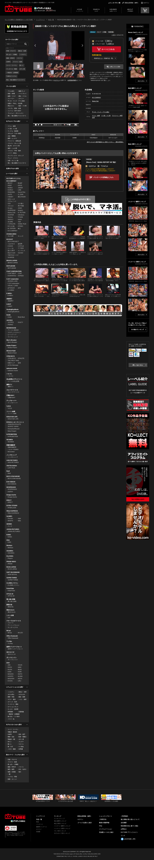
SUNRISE (11, 257)
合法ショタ (11, 199)
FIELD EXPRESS (12, 511)
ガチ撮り (21, 203)
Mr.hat (8, 631)
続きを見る (141, 81)
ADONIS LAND (13, 281)
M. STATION (12, 228)
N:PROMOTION (11, 434)
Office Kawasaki (12, 636)
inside (10, 317)
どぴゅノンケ (12, 201)
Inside (8, 315)
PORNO (10, 325)
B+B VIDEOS (10, 482)
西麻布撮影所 (10, 445)
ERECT (8, 500)
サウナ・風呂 (12, 699)
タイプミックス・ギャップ (16, 155)
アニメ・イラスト (13, 158)
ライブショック (13, 337)
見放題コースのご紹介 (106, 832)
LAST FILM (11, 468)
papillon (10, 491)
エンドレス (21, 250)
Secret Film (21, 192)
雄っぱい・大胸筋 (11, 54)
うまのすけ (11, 244)
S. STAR (20, 194)
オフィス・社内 (12, 701)
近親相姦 (21, 711)
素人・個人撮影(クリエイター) (15, 80)
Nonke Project (11, 345)
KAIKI (9, 672)
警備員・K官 (11, 739)
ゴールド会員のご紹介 (84, 822)
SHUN (20, 665)
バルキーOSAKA (13, 449)
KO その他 (11, 226)
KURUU (10, 190)
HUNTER (11, 215)
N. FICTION (21, 212)
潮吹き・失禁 (22, 51)
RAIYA (10, 667)
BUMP (20, 183)
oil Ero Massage (13, 365)
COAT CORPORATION (14, 271)
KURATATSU (12, 276)
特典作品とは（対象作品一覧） (104, 58)
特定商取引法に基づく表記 (129, 826)
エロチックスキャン (14, 332)
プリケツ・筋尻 (17, 61)
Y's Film (9, 641)
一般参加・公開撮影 (12, 72)
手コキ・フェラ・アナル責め (16, 101)
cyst (9, 617)
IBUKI (20, 669)
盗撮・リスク (12, 96)
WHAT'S (10, 521)
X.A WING (11, 290)
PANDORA (11, 192)
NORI (20, 672)
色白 (20, 772)
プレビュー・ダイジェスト (16, 113)
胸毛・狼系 (11, 769)
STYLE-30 (9, 594)
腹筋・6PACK (10, 58)
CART (145, 10)
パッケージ (39, 824)
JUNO (20, 208)
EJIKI (9, 542)
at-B (19, 288)
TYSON (20, 217)
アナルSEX (11, 91)
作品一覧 (51, 19)
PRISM (10, 564)
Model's (20, 210)
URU (19, 681)
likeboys (9, 545)
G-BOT (8, 304)
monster (20, 253)
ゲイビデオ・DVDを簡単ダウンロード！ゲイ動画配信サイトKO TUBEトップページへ (15, 816)
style (19, 518)
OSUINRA (9, 551)
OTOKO (20, 226)
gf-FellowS (11, 288)
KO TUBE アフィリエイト (129, 832)
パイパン (19, 58)
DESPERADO (11, 487)
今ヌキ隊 (10, 236)
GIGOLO (10, 219)
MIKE (19, 667)
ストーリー (11, 98)
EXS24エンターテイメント (15, 422)
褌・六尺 (10, 746)
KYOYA (10, 681)
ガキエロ (10, 206)
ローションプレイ (13, 706)
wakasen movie (11, 368)
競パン (21, 65)
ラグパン (21, 744)
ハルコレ (9, 374)
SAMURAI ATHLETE (14, 424)
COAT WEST (12, 273)
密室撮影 (10, 711)
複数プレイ (22, 91)
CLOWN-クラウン (12, 583)
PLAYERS (9, 556)
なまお (8, 406)
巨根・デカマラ (11, 51)
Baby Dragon (12, 431)
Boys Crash (11, 253)
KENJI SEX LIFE (11, 417)
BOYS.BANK (10, 266)
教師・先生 (11, 736)
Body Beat (21, 317)
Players (10, 558)
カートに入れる (108, 49)
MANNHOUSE (11, 328)
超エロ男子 (11, 250)
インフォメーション (105, 829)
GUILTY (20, 322)
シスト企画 (10, 615)
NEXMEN (9, 439)
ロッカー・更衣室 (13, 709)
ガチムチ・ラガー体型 (14, 133)
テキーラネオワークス (13, 621)
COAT (20, 273)
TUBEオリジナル (11, 76)
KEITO (20, 674)
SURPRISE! (12, 210)
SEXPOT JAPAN (13, 426)
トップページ (79, 10)
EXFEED (21, 276)
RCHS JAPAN (11, 567)
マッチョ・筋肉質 (13, 131)
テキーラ (10, 623)
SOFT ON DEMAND (13, 572)
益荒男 (20, 244)
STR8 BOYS (10, 356)
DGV (8, 663)
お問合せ (124, 829)
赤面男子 (9, 299)
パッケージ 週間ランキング (62, 826)
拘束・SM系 (11, 93)
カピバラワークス (12, 390)
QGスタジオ (10, 652)
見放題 (38, 831)
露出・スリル (22, 96)
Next (82, 45)
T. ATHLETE (11, 224)
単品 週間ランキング (60, 821)
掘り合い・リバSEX (13, 716)
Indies (20, 219)
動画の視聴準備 (104, 822)
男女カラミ (11, 106)
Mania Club (11, 212)
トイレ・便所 (22, 699)
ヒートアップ (12, 334)
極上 (19, 228)
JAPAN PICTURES (12, 529)
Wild (19, 521)
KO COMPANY (11, 181)
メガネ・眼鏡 (12, 749)
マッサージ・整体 (11, 69)
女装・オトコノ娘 (13, 160)
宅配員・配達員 (12, 732)
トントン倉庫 (10, 411)
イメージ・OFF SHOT (14, 110)
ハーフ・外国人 (12, 153)
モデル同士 (11, 694)
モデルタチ (22, 694)
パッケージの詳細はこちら (103, 177)
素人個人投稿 (10, 599)
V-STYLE (21, 246)
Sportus (10, 217)
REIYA (20, 678)
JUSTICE (9, 320)
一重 (9, 774)
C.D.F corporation (12, 279)
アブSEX (21, 248)
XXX (9, 203)
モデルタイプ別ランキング (62, 833)
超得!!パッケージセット (14, 647)
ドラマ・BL (11, 719)
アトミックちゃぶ (13, 625)
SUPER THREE (11, 578)
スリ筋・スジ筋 (12, 128)
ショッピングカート (105, 816)
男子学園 (21, 206)
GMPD (8, 61)
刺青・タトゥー (12, 779)
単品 (37, 822)
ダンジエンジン (11, 657)
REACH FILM (10, 351)
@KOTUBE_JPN (129, 839)
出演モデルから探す (12, 168)
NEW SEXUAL (12, 574)
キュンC (20, 236)
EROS (20, 185)
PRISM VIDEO (11, 561)
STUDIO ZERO (11, 234)
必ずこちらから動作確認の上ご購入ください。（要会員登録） (105, 142)
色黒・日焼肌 (12, 772)
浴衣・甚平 (22, 734)
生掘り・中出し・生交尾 (15, 103)
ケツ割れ (21, 746)
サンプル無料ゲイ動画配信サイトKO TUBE (19, 19)
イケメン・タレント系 (14, 143)
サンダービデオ (13, 627)
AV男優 (21, 749)
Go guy (10, 208)
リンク (123, 835)
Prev (35, 45)
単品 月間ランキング (60, 823)
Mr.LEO (20, 633)
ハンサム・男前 (12, 776)
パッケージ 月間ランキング (62, 828)
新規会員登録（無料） (132, 3)
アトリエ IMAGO (13, 330)
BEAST (10, 183)
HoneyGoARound (13, 429)
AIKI (9, 665)
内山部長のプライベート (14, 379)
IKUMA (20, 676)
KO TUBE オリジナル (13, 178)
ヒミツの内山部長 (13, 381)
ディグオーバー (11, 400)
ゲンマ (10, 526)
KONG (8, 535)
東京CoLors (10, 610)
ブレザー (21, 741)
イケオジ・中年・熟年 (14, 150)
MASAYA (10, 674)
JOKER (20, 188)
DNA (8, 540)
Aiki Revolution (11, 466)
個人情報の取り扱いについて (130, 819)
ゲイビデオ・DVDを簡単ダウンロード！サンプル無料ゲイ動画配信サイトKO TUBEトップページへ (18, 8)
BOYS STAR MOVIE (13, 476)
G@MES (9, 516)
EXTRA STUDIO (11, 505)
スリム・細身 (12, 126)
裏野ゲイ (9, 384)
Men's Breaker (11, 340)
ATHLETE (21, 358)
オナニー (21, 98)
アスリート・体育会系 (14, 141)
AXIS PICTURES (12, 460)
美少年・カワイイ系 (14, 145)
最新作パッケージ (41, 826)
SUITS (10, 194)
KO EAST (9, 239)
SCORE (10, 222)
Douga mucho (11, 495)
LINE (19, 190)
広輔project (10, 395)
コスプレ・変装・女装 (14, 108)
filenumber (11, 452)
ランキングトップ (59, 818)
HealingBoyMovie (12, 309)
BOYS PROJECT (13, 241)
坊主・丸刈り (22, 769)
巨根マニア (11, 363)
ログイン (146, 3)
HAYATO (10, 676)
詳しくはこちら (138, 365)
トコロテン (22, 54)
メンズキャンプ (11, 455)
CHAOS (10, 246)
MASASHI (11, 678)
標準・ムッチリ (12, 138)
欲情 (19, 363)
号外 (19, 222)
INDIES (10, 188)
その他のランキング (137, 329)
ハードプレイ (22, 93)
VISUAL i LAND (13, 285)
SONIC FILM (22, 224)
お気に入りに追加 (115, 66)
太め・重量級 (12, 136)
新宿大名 (9, 604)
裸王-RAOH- (22, 197)
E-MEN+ (9, 293)
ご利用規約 (124, 816)
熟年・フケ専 (22, 106)
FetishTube (10, 588)
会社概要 (124, 822)
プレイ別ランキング (60, 831)
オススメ (39, 829)
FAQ (100, 826)
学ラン (10, 741)
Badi (8, 471)
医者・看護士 (22, 736)
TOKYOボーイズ (13, 255)
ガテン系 (22, 69)
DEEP (10, 185)
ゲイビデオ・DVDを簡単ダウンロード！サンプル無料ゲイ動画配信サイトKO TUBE (29, 2)
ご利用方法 (102, 819)
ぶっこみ (10, 248)
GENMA (9, 524)
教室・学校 (11, 697)
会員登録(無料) (71, 80)
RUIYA (10, 669)
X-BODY (10, 197)
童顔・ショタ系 (12, 148)
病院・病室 (22, 697)
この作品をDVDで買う (80, 199)
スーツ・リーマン (11, 65)
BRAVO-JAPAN (11, 260)
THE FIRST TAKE (13, 360)
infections (21, 215)
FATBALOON (12, 508)
